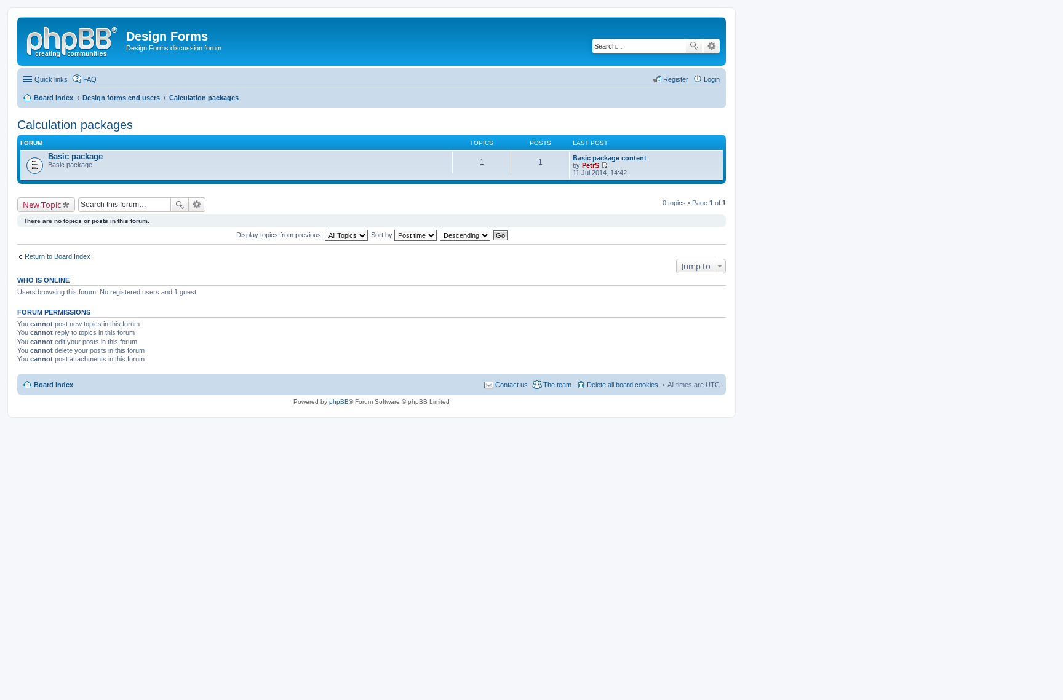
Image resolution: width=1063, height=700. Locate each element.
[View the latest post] (604, 165)
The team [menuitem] (557, 384)
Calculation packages (204, 97)
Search (694, 46)
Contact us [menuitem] (511, 384)
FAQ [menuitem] (90, 79)
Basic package (75, 156)
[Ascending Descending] (466, 234)
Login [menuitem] (712, 79)
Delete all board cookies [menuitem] (622, 384)
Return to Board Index (57, 256)
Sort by (382, 234)
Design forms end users (121, 97)
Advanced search (711, 46)
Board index (53, 97)
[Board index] (73, 40)
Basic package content (610, 158)
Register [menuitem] (675, 79)
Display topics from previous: (280, 234)
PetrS (590, 165)
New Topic (42, 204)
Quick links (51, 79)
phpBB (339, 401)
